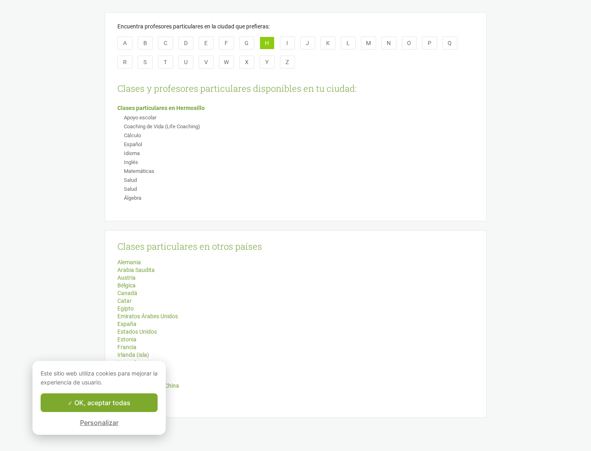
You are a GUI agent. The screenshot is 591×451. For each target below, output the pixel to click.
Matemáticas (139, 171)
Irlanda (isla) (133, 355)
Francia (126, 347)
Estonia (126, 339)
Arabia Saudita (136, 270)
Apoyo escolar (140, 117)
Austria (126, 277)
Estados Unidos (137, 331)
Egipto (125, 308)
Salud (130, 180)
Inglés (131, 162)
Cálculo (132, 135)
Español (133, 144)
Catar (124, 301)
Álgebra (132, 198)
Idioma (132, 153)
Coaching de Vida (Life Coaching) (162, 126)
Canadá (127, 293)
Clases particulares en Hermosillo (161, 108)
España (126, 324)
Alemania (129, 262)
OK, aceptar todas (101, 403)
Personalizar (99, 423)
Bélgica (126, 285)
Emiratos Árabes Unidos (147, 316)
